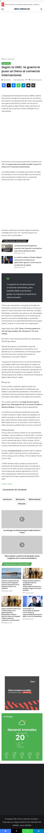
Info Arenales (7, 80)
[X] (9, 85)
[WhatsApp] (18, 85)
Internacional (35, 499)
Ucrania (22, 504)
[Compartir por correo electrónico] (28, 85)
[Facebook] (4, 85)
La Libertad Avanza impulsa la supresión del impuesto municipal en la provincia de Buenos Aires (28, 248)
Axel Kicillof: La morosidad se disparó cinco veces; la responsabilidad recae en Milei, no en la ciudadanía (32, 612)
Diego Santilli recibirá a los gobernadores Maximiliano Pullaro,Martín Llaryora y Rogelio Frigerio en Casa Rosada (32, 585)
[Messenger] (14, 85)
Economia (21, 499)
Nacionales (11, 59)
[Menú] (3, 10)
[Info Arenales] (22, 9)
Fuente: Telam (7, 484)
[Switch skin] (41, 10)
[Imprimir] (33, 85)
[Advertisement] (22, 33)
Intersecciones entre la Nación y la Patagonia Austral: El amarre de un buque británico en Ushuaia (10, 584)
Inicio (4, 59)
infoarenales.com (8, 822)
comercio (8, 499)
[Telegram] (23, 85)
